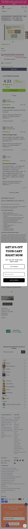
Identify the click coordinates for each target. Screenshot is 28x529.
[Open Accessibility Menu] (7, 525)
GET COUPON (14, 280)
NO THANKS (14, 266)
